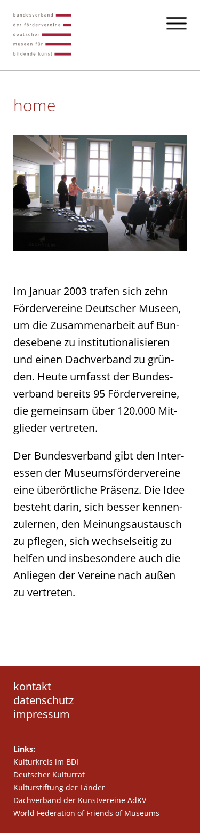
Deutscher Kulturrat (49, 774)
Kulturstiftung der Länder (59, 787)
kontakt (32, 687)
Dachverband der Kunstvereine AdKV (79, 800)
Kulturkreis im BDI (45, 762)
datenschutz (43, 700)
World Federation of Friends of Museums (86, 813)
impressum (41, 714)
